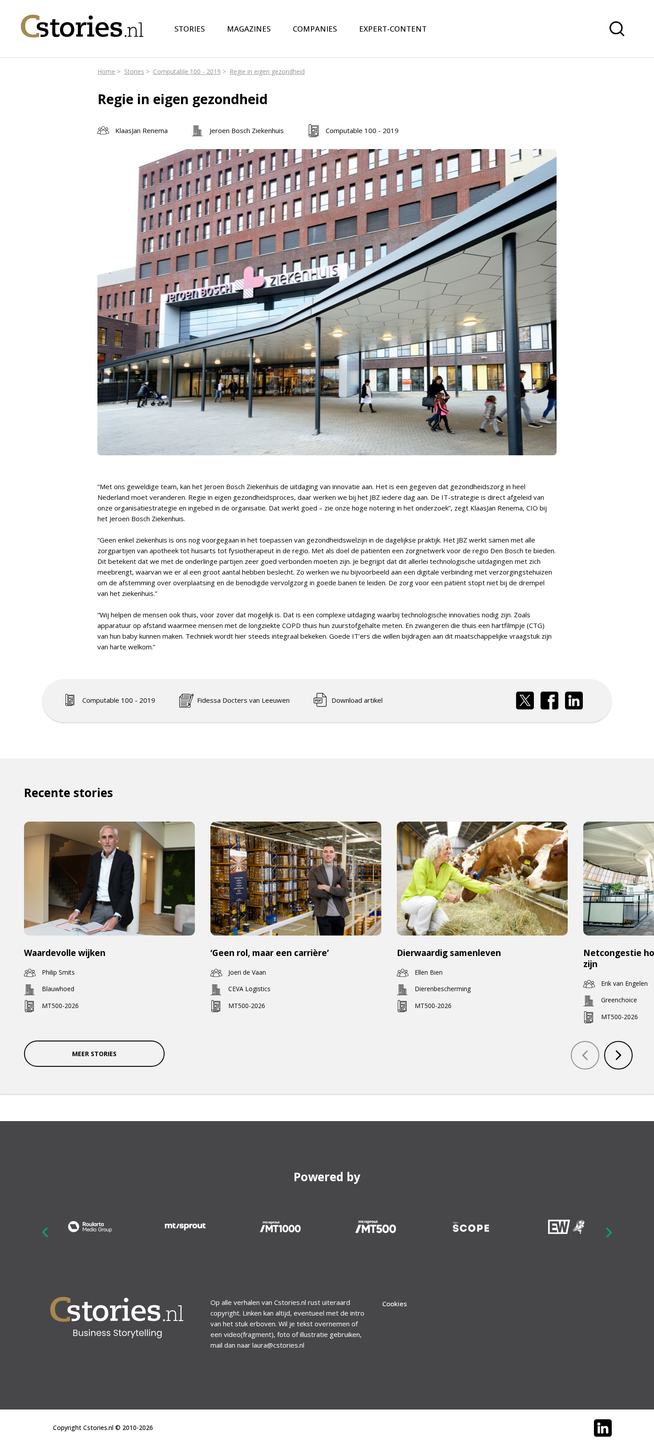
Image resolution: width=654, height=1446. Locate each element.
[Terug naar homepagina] (82, 20)
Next (609, 1231)
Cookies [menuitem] (394, 1303)
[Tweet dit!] (525, 700)
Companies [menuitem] (315, 29)
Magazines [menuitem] (248, 29)
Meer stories (94, 1053)
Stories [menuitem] (189, 29)
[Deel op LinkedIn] (574, 700)
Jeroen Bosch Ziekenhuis (247, 130)
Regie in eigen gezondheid (267, 71)
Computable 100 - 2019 (187, 71)
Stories (134, 71)
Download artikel (357, 700)
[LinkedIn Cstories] (603, 1428)
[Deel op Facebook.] (549, 700)
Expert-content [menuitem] (393, 29)
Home (106, 71)
